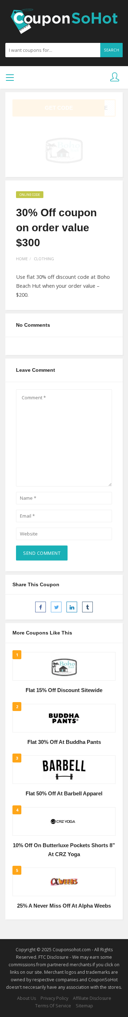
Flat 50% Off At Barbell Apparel (64, 793)
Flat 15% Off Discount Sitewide (64, 690)
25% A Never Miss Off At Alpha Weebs (64, 906)
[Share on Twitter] (56, 607)
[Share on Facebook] (40, 607)
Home (22, 258)
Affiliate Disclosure (92, 998)
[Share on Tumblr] (87, 607)
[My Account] (114, 77)
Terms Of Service (53, 1006)
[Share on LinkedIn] (71, 607)
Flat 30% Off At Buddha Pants (64, 742)
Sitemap (84, 1006)
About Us (26, 998)
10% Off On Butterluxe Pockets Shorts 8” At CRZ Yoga (64, 850)
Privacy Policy (54, 998)
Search (111, 50)
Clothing (44, 258)
